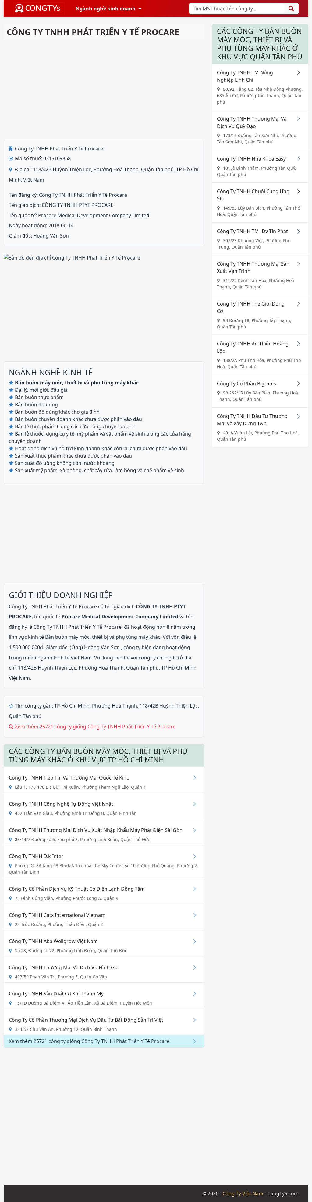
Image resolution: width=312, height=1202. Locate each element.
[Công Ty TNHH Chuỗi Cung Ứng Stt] (296, 191)
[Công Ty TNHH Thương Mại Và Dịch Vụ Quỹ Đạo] (296, 118)
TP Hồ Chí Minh (72, 705)
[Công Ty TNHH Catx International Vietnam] (192, 915)
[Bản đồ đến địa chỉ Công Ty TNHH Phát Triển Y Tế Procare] (72, 257)
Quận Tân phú (25, 716)
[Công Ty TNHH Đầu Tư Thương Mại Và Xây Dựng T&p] (296, 416)
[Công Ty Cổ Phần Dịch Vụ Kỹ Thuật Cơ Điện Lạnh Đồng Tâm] (192, 889)
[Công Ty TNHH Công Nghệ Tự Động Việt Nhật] (192, 804)
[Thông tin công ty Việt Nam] (39, 8)
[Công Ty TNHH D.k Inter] (192, 856)
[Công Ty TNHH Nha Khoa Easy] (296, 158)
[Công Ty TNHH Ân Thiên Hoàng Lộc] (296, 343)
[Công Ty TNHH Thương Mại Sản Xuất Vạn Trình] (296, 263)
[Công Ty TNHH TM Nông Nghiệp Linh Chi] (296, 72)
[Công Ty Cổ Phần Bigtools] (296, 383)
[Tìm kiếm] (292, 8)
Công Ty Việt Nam (242, 1193)
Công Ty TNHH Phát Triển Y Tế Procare (59, 148)
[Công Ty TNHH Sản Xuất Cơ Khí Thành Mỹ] (192, 993)
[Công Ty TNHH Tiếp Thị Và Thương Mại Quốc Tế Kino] (192, 777)
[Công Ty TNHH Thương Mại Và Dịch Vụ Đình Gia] (192, 967)
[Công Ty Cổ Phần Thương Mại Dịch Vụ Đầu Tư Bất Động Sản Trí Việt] (192, 1019)
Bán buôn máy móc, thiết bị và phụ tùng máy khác (102, 637)
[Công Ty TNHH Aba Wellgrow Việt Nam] (192, 941)
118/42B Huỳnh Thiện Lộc (169, 705)
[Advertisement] (104, 90)
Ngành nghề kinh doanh (106, 8)
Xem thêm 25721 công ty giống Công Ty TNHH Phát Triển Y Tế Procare (95, 726)
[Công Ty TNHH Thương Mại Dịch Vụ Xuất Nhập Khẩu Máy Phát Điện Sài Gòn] (192, 830)
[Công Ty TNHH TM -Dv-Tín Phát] (296, 231)
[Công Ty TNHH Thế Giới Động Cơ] (296, 303)
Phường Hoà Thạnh (114, 705)
